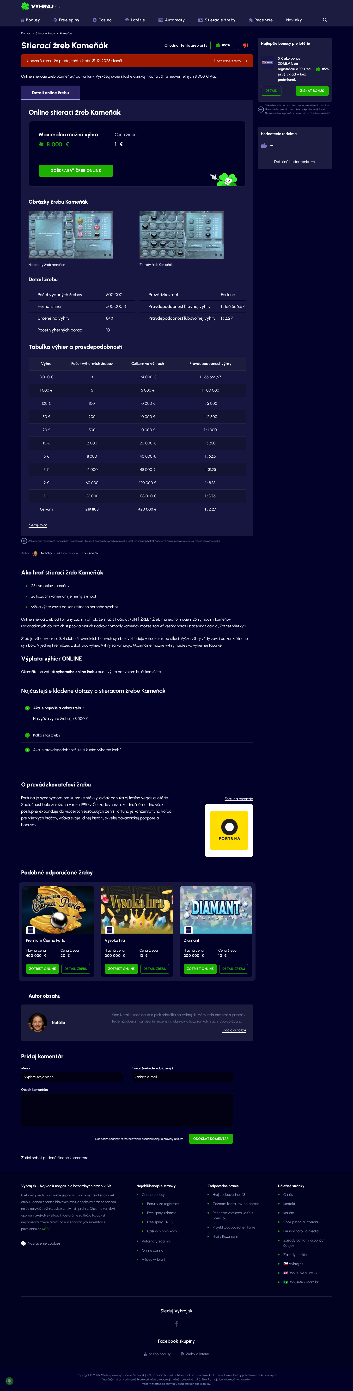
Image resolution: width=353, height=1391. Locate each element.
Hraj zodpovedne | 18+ (230, 1194)
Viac (213, 76)
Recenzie (264, 20)
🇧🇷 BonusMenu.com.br (300, 1282)
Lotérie (138, 20)
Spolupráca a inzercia (300, 1222)
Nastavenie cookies (44, 1243)
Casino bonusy (153, 1194)
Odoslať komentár (211, 1139)
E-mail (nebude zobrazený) (152, 1068)
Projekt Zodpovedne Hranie (234, 1227)
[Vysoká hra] (137, 910)
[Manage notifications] (9, 1381)
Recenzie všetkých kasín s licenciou (233, 1215)
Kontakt (289, 1204)
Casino (105, 20)
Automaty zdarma (156, 1241)
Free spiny (69, 20)
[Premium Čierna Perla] (58, 910)
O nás (288, 1194)
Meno (25, 1068)
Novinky (294, 20)
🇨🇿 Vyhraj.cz (293, 1264)
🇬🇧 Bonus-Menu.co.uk (300, 1273)
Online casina (152, 1250)
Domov (25, 33)
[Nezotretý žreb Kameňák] (71, 235)
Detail (271, 91)
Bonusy (33, 20)
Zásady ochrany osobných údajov (304, 1243)
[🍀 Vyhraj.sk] (40, 6)
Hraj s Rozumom (225, 1236)
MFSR (46, 1229)
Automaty (175, 20)
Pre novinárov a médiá (301, 1231)
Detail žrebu (76, 969)
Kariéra (288, 1213)
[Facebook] (176, 1324)
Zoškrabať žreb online (76, 170)
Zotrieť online (42, 969)
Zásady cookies (295, 1255)
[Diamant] (216, 910)
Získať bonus (312, 91)
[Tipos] (267, 62)
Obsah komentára (34, 1090)
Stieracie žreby (220, 20)
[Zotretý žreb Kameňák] (182, 235)
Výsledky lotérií (153, 1259)
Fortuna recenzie (239, 799)
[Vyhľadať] (324, 19)
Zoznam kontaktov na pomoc (236, 1204)
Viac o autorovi (234, 1030)
